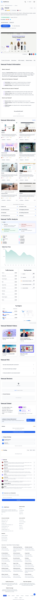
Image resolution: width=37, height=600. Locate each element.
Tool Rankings (21, 510)
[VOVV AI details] (27, 131)
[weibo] (33, 54)
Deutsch (13, 595)
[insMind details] (27, 172)
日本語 (9, 595)
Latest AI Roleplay (28, 559)
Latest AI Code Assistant (5, 559)
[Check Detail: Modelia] (17, 173)
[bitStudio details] (27, 192)
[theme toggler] (25, 2)
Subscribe (18, 500)
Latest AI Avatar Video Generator (30, 569)
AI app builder (27, 553)
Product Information (6, 60)
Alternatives (13, 60)
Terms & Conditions (22, 521)
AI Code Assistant (5, 558)
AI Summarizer (5, 527)
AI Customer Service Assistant (7, 524)
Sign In (16, 390)
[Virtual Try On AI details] (9, 152)
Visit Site (5, 25)
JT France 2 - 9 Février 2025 (8, 353)
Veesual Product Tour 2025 (8, 338)
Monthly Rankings (4, 537)
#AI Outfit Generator (4, 22)
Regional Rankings (4, 538)
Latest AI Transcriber (5, 548)
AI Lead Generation (16, 558)
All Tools (20, 508)
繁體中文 (20, 597)
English (5, 595)
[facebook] (31, 54)
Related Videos (29, 60)
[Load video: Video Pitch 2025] (27, 349)
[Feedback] (34, 594)
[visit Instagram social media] (8, 19)
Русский (32, 595)
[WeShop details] (27, 152)
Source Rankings (4, 540)
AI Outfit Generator (9, 5)
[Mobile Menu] (34, 2)
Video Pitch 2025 (24, 353)
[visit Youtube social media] (7, 19)
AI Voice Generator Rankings (29, 577)
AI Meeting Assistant (16, 568)
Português (27, 595)
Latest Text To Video (5, 564)
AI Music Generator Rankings (6, 577)
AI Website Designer (5, 568)
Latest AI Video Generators (17, 554)
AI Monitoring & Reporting (17, 547)
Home (3, 5)
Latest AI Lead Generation (17, 559)
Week (31, 450)
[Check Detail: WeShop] (35, 153)
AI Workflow (4, 521)
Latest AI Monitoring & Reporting (18, 548)
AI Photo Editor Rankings (17, 577)
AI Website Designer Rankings (6, 571)
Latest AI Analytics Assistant (29, 548)
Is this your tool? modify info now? (8, 28)
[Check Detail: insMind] (35, 173)
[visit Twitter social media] (10, 19)
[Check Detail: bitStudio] (35, 193)
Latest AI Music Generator (6, 575)
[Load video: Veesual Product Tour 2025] (9, 333)
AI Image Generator (5, 529)
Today (28, 450)
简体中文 (16, 597)
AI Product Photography (22, 139)
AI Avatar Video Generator (29, 568)
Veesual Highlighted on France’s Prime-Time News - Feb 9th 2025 (27, 339)
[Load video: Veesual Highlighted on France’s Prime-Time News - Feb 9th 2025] (27, 333)
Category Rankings (5, 535)
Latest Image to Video (16, 564)
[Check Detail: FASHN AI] (17, 133)
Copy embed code (23, 413)
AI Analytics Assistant (28, 547)
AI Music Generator (5, 574)
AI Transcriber (4, 547)
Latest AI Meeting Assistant (17, 569)
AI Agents (4, 523)
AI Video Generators (16, 553)
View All (34, 120)
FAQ (34, 60)
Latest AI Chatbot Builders (6, 554)
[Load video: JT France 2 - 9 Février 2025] (9, 349)
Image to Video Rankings (17, 566)
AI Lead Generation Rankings (17, 561)
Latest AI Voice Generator (29, 575)
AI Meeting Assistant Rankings (18, 571)
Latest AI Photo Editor (16, 575)
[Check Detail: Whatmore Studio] (17, 193)
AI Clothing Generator (22, 200)
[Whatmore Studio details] (9, 192)
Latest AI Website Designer (6, 569)
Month (34, 450)
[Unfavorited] (34, 8)
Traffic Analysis (21, 60)
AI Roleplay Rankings (28, 561)
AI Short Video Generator (9, 139)
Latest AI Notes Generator (29, 564)
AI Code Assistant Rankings (6, 561)
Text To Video (4, 563)
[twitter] (29, 54)
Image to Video (27, 139)
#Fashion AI (12, 22)
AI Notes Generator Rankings (29, 566)
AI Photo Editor (15, 574)
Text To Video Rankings (5, 566)
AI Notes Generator (28, 563)
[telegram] (35, 54)
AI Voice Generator (28, 574)
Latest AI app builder (28, 554)
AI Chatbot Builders (5, 553)
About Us (20, 525)
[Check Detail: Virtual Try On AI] (17, 153)
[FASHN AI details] (9, 131)
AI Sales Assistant (5, 526)
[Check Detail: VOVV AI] (35, 133)
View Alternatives (29, 420)
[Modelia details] (9, 172)
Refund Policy (21, 523)
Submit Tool (21, 513)
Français (22, 595)
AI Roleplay (27, 558)
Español (17, 595)
